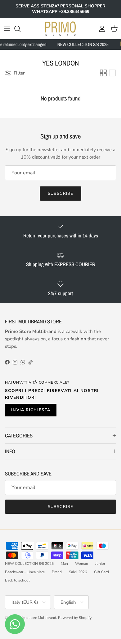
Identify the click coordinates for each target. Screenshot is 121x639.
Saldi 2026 (78, 571)
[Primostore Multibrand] (60, 28)
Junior (100, 563)
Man (64, 563)
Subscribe (60, 193)
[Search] (20, 29)
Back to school (17, 580)
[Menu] (7, 29)
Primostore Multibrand (37, 617)
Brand (57, 571)
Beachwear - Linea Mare (25, 571)
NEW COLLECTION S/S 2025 (29, 563)
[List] (112, 73)
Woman (81, 563)
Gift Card (101, 571)
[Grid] (103, 73)
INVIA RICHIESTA (30, 410)
